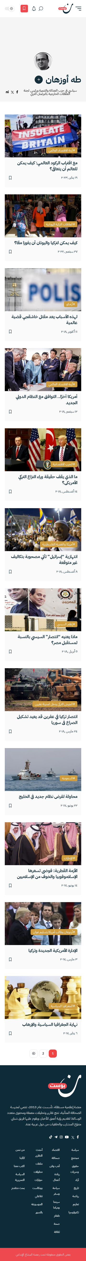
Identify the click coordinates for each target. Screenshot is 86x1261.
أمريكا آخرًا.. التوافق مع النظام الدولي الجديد (46, 399)
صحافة (56, 1158)
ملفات (39, 1164)
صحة (57, 1224)
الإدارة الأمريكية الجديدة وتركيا (52, 950)
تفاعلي (39, 1196)
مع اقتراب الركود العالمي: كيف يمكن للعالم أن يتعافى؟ (47, 166)
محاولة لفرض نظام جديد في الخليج (48, 796)
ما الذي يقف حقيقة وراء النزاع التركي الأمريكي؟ (47, 480)
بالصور (39, 1212)
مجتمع (75, 1158)
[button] (77, 8)
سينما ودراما (56, 1205)
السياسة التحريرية (20, 1177)
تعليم (76, 1204)
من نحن (20, 1150)
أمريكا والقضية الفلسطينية (57, 544)
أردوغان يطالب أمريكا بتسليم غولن (53, 932)
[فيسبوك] (17, 92)
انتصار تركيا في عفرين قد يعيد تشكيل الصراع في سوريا (47, 719)
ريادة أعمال (56, 1177)
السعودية (67, 778)
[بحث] (41, 8)
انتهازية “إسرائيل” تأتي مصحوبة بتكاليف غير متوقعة (44, 559)
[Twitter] (72, 1137)
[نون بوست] (65, 9)
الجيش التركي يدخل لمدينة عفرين (54, 704)
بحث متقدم (18, 1188)
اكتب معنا (19, 1166)
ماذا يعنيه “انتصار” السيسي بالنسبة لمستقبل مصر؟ (47, 640)
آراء (77, 1180)
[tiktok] (50, 1137)
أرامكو (69, 304)
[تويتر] (12, 92)
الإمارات (68, 858)
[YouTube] (67, 1137)
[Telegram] (55, 1137)
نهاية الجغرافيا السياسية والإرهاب (49, 1024)
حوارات (39, 1180)
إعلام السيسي (65, 624)
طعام (57, 1216)
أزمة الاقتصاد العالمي (60, 150)
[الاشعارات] (34, 8)
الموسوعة (37, 1204)
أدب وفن (54, 1166)
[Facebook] (78, 1137)
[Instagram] (61, 1137)
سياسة (75, 1150)
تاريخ (76, 1188)
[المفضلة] (24, 8)
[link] (39, 80)
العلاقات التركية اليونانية (59, 224)
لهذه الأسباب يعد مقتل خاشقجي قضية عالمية (44, 320)
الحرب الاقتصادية (63, 464)
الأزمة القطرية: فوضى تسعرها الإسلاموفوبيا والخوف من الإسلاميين (47, 873)
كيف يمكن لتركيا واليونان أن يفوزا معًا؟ (45, 243)
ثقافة (57, 1232)
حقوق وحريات (74, 1169)
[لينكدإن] (7, 92)
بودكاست (37, 1188)
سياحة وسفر (56, 1191)
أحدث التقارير (39, 1153)
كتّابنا (22, 1158)
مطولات (38, 1172)
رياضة (75, 1196)
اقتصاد (56, 1150)
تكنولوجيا (74, 1212)
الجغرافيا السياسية (62, 1006)
